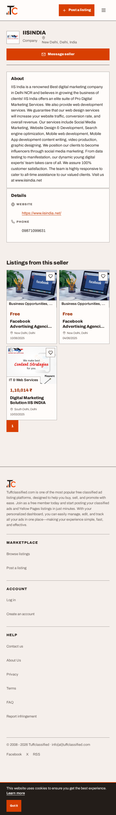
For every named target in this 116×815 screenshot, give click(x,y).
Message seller (61, 54)
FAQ (9, 702)
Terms (11, 688)
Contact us (14, 646)
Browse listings (18, 554)
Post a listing (16, 568)
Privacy (12, 674)
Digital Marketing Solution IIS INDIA (28, 400)
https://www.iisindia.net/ (41, 213)
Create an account (20, 614)
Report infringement (21, 716)
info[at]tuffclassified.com (71, 745)
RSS (36, 754)
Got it (14, 805)
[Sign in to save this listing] (50, 276)
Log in (11, 600)
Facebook (14, 754)
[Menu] (104, 10)
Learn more (15, 793)
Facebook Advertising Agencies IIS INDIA (31, 326)
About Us (13, 660)
